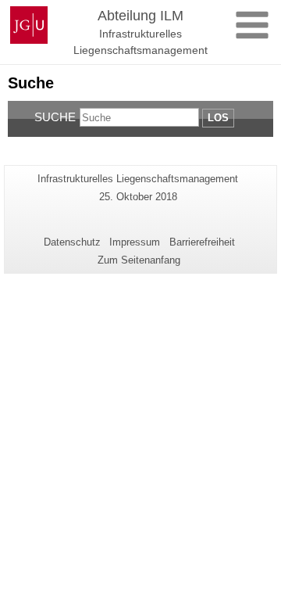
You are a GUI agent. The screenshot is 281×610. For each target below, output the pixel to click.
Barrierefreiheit (202, 242)
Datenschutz (72, 242)
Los (218, 118)
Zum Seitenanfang (139, 260)
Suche (55, 117)
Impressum (134, 242)
